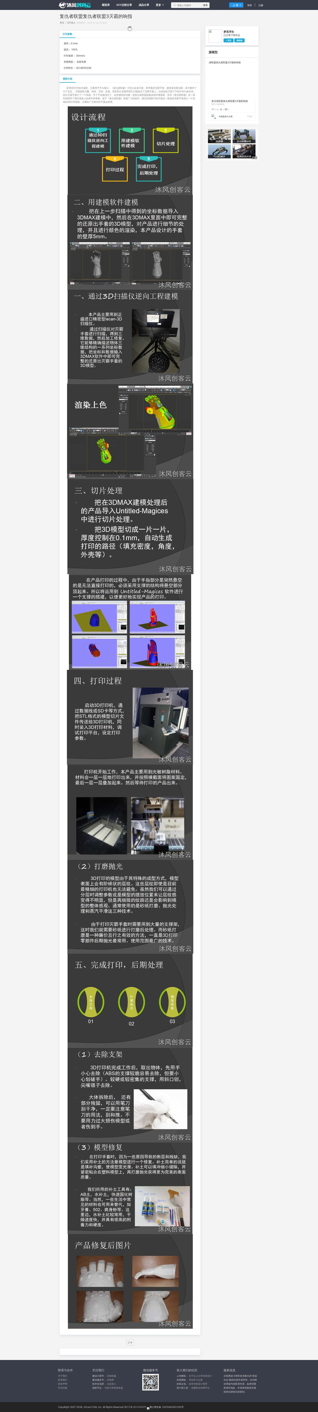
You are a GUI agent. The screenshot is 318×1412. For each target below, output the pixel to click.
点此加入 (111, 1383)
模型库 (106, 4)
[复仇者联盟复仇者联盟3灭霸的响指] (232, 62)
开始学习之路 (196, 1379)
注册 (261, 5)
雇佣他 (239, 40)
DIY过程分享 (124, 4)
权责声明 (62, 1383)
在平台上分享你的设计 (200, 1375)
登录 (249, 5)
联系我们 (62, 1379)
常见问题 (62, 1387)
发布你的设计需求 (198, 1383)
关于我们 (62, 1375)
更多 (158, 4)
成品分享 (144, 4)
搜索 (205, 5)
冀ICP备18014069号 (135, 1407)
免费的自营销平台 (200, 1387)
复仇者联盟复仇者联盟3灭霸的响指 (230, 101)
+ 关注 (228, 40)
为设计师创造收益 (114, 1387)
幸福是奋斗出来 (225, 116)
